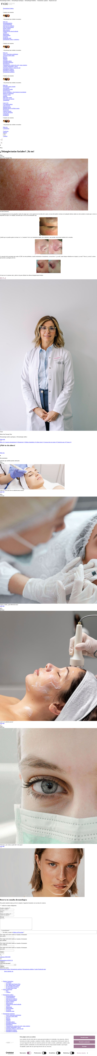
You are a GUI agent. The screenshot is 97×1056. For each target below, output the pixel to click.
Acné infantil (6, 88)
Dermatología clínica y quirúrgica (11, 39)
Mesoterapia (6, 34)
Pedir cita (5, 21)
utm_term (2, 949)
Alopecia (5, 59)
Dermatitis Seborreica (11, 1023)
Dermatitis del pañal (8, 89)
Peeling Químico (10, 1001)
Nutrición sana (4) (61, 442)
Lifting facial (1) (40, 442)
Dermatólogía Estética (8, 8)
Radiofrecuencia (7, 107)
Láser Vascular (6, 105)
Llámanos (5, 957)
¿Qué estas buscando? (5, 963)
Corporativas (6, 128)
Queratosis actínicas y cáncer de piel (11, 67)
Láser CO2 (5, 103)
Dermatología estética (8, 994)
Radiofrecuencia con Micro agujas (11, 108)
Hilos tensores (6, 30)
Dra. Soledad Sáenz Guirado (13, 985)
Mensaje (2, 917)
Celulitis (5, 32)
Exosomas (5, 36)
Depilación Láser (7, 38)
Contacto (5, 136)
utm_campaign (3, 944)
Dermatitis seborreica (8, 62)
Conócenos (5, 131)
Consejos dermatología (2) (11, 442)
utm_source (3, 936)
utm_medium (3, 940)
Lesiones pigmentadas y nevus (10, 66)
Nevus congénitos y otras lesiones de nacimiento (14, 92)
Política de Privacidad (18, 932)
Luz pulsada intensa (8, 104)
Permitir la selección (84, 1042)
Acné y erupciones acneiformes (10, 54)
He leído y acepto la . (13, 932)
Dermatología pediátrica (8, 72)
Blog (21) (2, 442)
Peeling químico (7, 28)
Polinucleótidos (6, 35)
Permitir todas (84, 1037)
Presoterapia (6, 109)
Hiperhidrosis (6, 63)
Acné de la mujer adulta (8, 55)
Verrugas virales (7, 94)
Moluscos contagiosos (8, 93)
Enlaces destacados (7, 989)
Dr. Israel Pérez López (11, 988)
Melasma (5, 58)
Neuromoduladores (7, 23)
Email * (2, 911)
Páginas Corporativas (8, 981)
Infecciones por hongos (8, 99)
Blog (7, 990)
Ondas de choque (7, 111)
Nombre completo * (5, 908)
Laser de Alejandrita (8, 112)
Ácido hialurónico (10, 997)
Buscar (2, 966)
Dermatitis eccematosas (8, 70)
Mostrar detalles (81, 1053)
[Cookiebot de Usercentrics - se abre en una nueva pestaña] (9, 1053)
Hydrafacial (6, 115)
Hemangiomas (6, 90)
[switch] (44, 1053)
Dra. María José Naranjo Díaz (13, 984)
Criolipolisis (6, 114)
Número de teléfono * (5, 914)
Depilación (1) (21, 442)
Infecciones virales (7, 97)
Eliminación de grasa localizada (10, 31)
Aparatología (6, 100)
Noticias (5, 132)
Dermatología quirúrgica (9, 1013)
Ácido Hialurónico (7, 24)
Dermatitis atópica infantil (9, 86)
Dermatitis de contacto (8, 69)
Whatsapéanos (6, 960)
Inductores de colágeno (8, 26)
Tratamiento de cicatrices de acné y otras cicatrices (15, 65)
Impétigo (5, 96)
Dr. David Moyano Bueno (12, 986)
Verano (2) (68, 442)
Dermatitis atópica (7, 61)
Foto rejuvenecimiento (8, 27)
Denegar (84, 1046)
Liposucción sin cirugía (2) (50, 442)
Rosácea (5, 57)
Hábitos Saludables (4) (30, 442)
